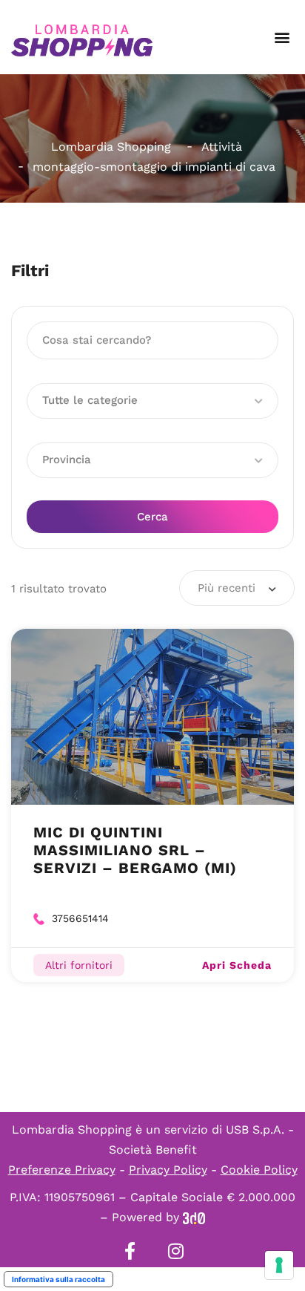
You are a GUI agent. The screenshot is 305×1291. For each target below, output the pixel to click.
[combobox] (237, 588)
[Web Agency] (194, 1217)
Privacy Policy (168, 1170)
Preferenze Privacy (61, 1170)
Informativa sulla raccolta (58, 1279)
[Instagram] (175, 1251)
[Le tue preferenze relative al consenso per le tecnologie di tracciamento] (279, 1265)
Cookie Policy (259, 1170)
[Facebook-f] (129, 1251)
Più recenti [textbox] (226, 588)
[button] (281, 37)
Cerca (152, 516)
